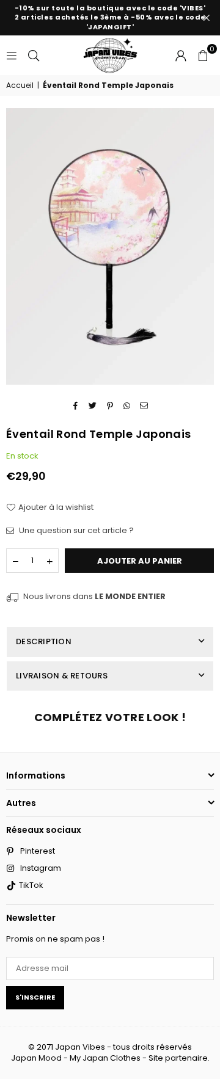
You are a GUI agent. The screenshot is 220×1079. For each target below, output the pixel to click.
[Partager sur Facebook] (76, 405)
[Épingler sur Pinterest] (110, 405)
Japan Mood (36, 1058)
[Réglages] (181, 55)
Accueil (20, 85)
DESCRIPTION (44, 641)
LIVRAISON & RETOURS (62, 675)
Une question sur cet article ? (75, 530)
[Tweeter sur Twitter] (93, 405)
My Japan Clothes (105, 1058)
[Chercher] (34, 54)
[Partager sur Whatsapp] (127, 405)
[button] (203, 55)
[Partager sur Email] (144, 405)
